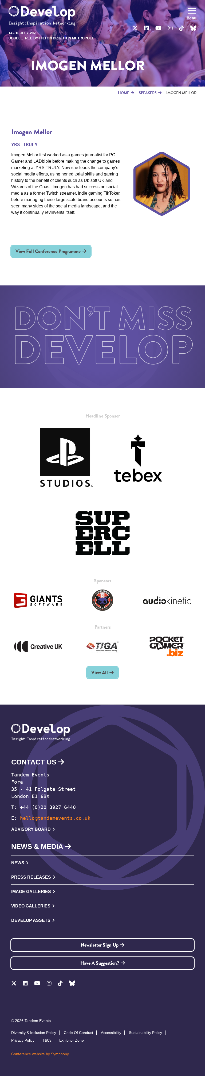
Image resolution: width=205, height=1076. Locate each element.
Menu (191, 18)
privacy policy (22, 1040)
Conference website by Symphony (40, 1054)
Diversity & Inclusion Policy (33, 1032)
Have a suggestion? (99, 963)
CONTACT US (33, 762)
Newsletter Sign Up (100, 945)
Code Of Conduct (78, 1032)
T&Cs (47, 1040)
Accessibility (111, 1032)
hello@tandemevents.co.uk (55, 818)
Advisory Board (31, 829)
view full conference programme (48, 251)
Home (123, 93)
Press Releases (31, 877)
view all (99, 672)
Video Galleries (30, 906)
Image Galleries (31, 891)
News (17, 863)
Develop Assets (30, 920)
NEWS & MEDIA (37, 846)
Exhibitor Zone (71, 1040)
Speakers (148, 93)
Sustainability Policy (145, 1032)
